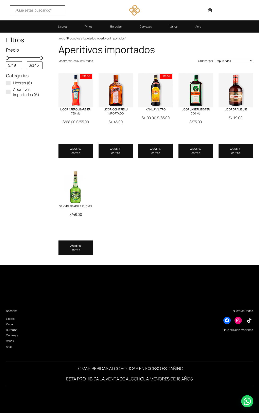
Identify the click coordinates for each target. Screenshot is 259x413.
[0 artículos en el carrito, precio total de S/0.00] (209, 10)
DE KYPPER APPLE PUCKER (75, 206)
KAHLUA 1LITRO (156, 109)
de (231, 330)
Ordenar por (205, 61)
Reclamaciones (243, 330)
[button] (247, 401)
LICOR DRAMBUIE (236, 109)
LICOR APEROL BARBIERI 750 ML (75, 111)
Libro (226, 330)
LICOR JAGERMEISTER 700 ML (196, 111)
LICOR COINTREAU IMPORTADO (116, 111)
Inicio (61, 38)
